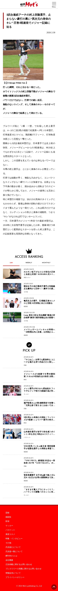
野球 (7, 521)
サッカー (9, 526)
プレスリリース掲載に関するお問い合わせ (23, 569)
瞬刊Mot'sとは (11, 556)
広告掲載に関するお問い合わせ (19, 564)
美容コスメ (10, 534)
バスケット (10, 530)
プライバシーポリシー (15, 577)
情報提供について (13, 573)
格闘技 (8, 517)
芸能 (7, 513)
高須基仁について (13, 547)
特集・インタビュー (14, 539)
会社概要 (9, 560)
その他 (8, 543)
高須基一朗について (14, 552)
